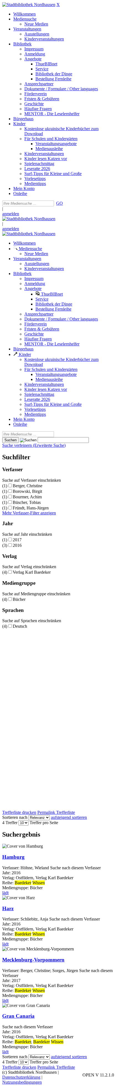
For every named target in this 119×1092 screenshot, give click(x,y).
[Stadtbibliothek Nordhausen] (28, 4)
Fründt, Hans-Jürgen (31, 508)
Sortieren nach (14, 817)
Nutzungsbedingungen (22, 1082)
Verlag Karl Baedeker (32, 572)
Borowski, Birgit (27, 491)
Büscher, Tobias (27, 502)
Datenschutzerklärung (21, 1077)
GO (59, 203)
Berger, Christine (27, 485)
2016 (17, 545)
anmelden (10, 213)
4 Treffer (9, 822)
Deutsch (20, 626)
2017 (17, 539)
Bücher (19, 599)
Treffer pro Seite (44, 822)
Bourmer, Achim (27, 496)
